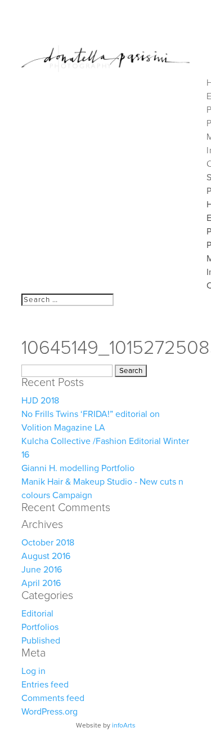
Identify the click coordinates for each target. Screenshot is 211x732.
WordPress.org (49, 711)
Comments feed (52, 698)
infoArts (124, 725)
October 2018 (47, 542)
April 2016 (41, 583)
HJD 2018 (40, 400)
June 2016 (41, 569)
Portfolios (40, 627)
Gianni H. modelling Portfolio (77, 468)
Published (40, 640)
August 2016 (45, 556)
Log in (33, 671)
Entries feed (45, 684)
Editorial (37, 613)
